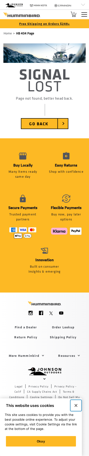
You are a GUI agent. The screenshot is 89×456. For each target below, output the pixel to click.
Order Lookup (63, 327)
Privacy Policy (38, 386)
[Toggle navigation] (84, 14)
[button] (66, 168)
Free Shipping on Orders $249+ (44, 23)
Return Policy (25, 337)
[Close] (76, 405)
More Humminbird (24, 355)
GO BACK (38, 123)
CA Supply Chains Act (42, 392)
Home (8, 33)
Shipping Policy (63, 337)
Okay (41, 441)
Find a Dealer (26, 327)
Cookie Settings (41, 397)
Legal (19, 386)
